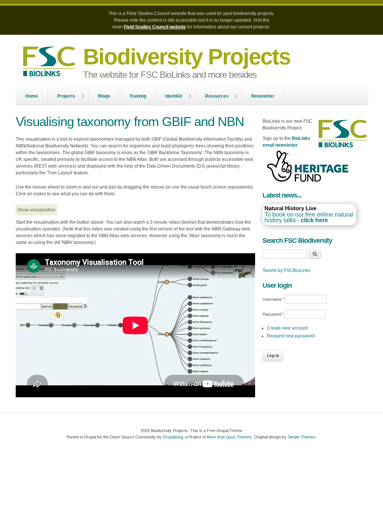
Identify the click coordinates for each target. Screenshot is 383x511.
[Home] (49, 62)
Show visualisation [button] (36, 209)
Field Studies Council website (155, 27)
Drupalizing (173, 437)
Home (31, 96)
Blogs (104, 96)
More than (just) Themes (229, 437)
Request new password (291, 336)
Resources (217, 96)
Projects (66, 96)
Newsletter (263, 96)
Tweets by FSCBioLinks (286, 270)
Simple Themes (302, 437)
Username (273, 299)
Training (137, 96)
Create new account (287, 328)
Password (273, 314)
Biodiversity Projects (186, 56)
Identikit (173, 96)
